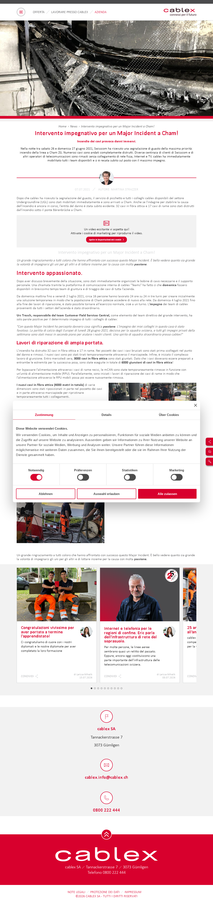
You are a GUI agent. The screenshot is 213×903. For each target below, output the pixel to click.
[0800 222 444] (106, 798)
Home (62, 126)
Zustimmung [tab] (44, 414)
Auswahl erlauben (106, 494)
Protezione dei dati (105, 892)
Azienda (100, 12)
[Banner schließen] (195, 405)
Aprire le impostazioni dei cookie (105, 239)
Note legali (76, 892)
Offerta (39, 12)
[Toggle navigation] (21, 12)
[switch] (83, 477)
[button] (91, 688)
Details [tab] (107, 414)
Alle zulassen (167, 494)
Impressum (133, 892)
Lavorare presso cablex (69, 12)
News (73, 126)
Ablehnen (46, 494)
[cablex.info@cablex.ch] (106, 765)
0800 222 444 (114, 872)
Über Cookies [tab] (169, 414)
